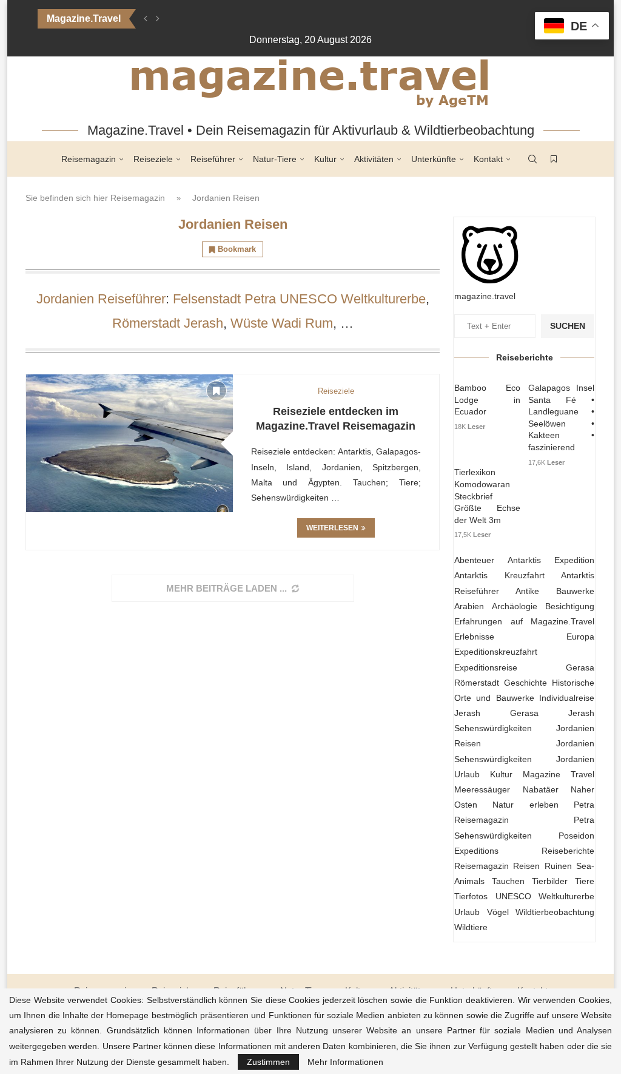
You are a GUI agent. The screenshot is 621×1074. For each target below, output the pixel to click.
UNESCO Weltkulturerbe (545, 896)
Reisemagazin (88, 159)
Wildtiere (471, 927)
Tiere (584, 881)
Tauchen (508, 881)
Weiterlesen (332, 528)
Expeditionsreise (485, 667)
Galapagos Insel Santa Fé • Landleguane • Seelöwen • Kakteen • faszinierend (561, 417)
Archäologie (514, 606)
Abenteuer (474, 560)
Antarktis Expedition (551, 560)
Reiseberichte (568, 851)
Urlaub (467, 912)
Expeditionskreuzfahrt (495, 652)
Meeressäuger (482, 789)
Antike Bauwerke (554, 591)
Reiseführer (212, 159)
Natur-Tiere (275, 159)
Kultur (325, 159)
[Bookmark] (554, 159)
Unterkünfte (433, 159)
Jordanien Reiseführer (101, 298)
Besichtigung (569, 606)
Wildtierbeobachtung (554, 912)
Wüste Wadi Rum (281, 323)
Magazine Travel (558, 774)
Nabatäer (541, 789)
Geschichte (525, 682)
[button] (145, 19)
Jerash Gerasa (496, 713)
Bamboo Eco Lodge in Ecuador (487, 399)
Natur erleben (525, 804)
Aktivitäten (374, 159)
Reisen (526, 866)
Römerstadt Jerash (167, 323)
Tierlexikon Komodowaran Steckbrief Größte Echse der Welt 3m (487, 495)
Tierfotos (471, 896)
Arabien (469, 606)
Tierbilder (550, 881)
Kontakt (488, 159)
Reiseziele (153, 159)
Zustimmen (268, 1062)
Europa (580, 636)
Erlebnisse (474, 636)
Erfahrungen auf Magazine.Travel (524, 621)
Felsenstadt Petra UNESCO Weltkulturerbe (299, 298)
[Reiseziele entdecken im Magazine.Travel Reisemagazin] (129, 443)
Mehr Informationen (345, 1062)
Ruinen (558, 866)
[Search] (532, 159)
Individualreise (566, 698)
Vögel (498, 912)
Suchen (567, 326)
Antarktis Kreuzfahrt (499, 575)
